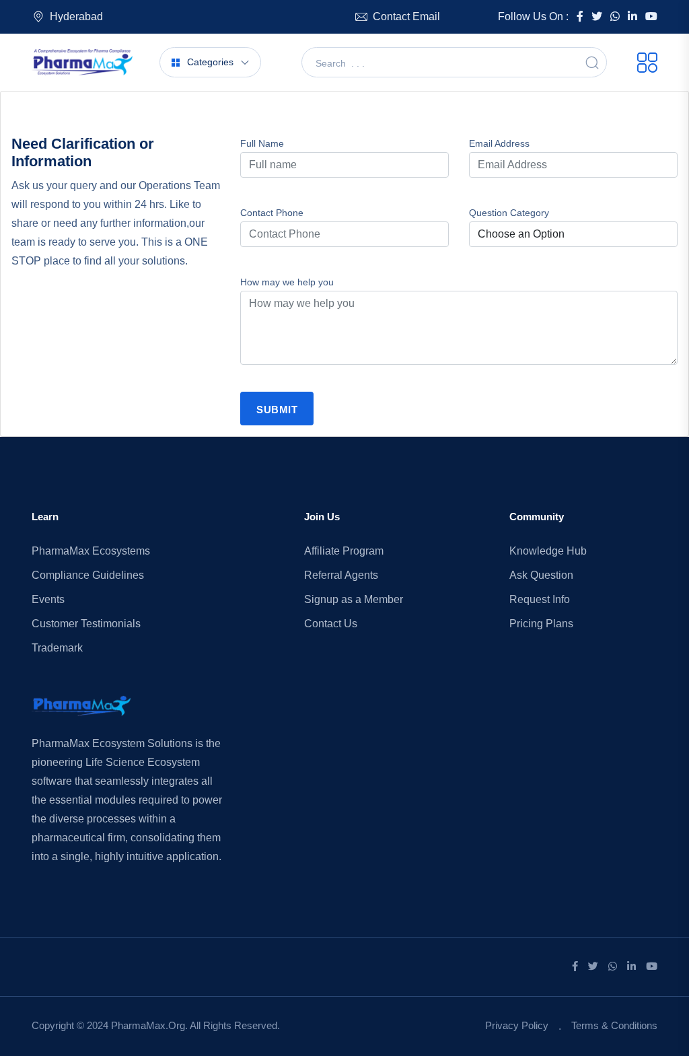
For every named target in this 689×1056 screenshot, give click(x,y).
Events (48, 599)
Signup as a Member (353, 599)
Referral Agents (341, 575)
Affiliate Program (344, 551)
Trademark (57, 648)
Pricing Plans (541, 623)
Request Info (539, 599)
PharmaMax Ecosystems (91, 551)
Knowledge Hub (548, 551)
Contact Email (406, 16)
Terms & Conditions (614, 1025)
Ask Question (541, 575)
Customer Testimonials (86, 623)
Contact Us (330, 623)
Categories (210, 62)
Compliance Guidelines (88, 575)
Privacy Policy (516, 1025)
